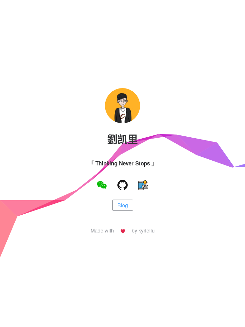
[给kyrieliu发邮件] (143, 186)
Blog (122, 205)
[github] (122, 186)
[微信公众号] (102, 186)
